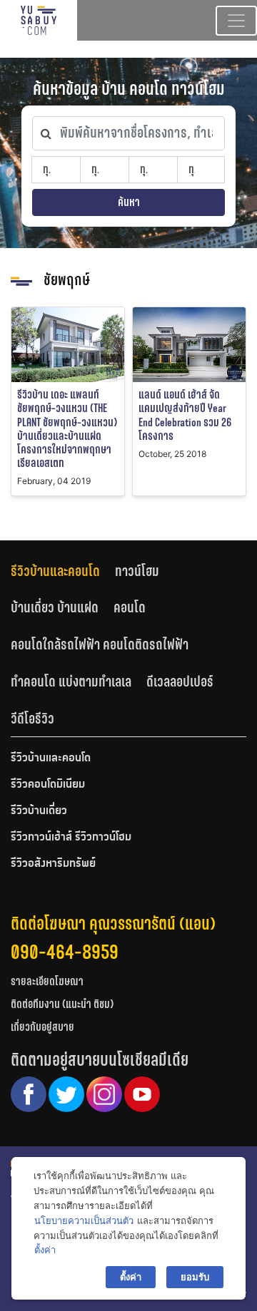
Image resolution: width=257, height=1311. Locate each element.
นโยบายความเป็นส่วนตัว (83, 1220)
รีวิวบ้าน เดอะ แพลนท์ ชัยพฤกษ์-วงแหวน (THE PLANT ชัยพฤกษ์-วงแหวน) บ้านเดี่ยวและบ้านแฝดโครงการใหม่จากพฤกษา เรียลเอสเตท (67, 428)
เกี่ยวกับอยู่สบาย (42, 1027)
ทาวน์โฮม (137, 571)
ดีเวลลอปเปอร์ (179, 682)
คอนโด (130, 607)
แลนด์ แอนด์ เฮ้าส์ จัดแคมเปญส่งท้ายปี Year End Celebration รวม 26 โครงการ (184, 415)
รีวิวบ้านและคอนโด (55, 571)
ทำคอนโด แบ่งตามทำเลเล (71, 682)
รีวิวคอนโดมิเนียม (48, 785)
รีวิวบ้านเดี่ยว (39, 811)
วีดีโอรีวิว (32, 719)
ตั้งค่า (45, 1249)
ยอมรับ (195, 1276)
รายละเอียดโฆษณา (47, 981)
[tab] (63, 571)
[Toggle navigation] (236, 21)
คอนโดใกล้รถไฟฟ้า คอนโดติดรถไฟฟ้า (99, 644)
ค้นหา (129, 202)
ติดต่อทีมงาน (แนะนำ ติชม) (62, 1004)
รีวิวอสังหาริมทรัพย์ (53, 864)
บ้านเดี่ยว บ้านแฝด (55, 607)
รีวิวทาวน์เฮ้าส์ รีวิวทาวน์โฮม (71, 837)
